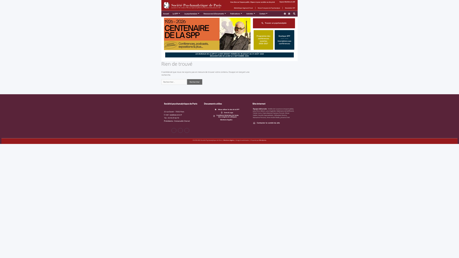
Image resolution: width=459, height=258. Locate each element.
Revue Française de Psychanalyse (269, 8)
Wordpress (262, 140)
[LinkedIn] (186, 130)
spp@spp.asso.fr (176, 115)
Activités (249, 14)
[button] (294, 14)
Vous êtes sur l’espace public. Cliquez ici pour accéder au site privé (252, 2)
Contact (262, 14)
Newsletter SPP (290, 8)
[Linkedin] (289, 14)
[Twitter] (180, 130)
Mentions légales (228, 140)
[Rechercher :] (174, 82)
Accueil (166, 14)
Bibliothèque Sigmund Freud (243, 8)
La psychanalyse (190, 14)
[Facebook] (174, 130)
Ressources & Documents (214, 14)
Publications (235, 14)
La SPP (175, 14)
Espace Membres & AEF (287, 2)
